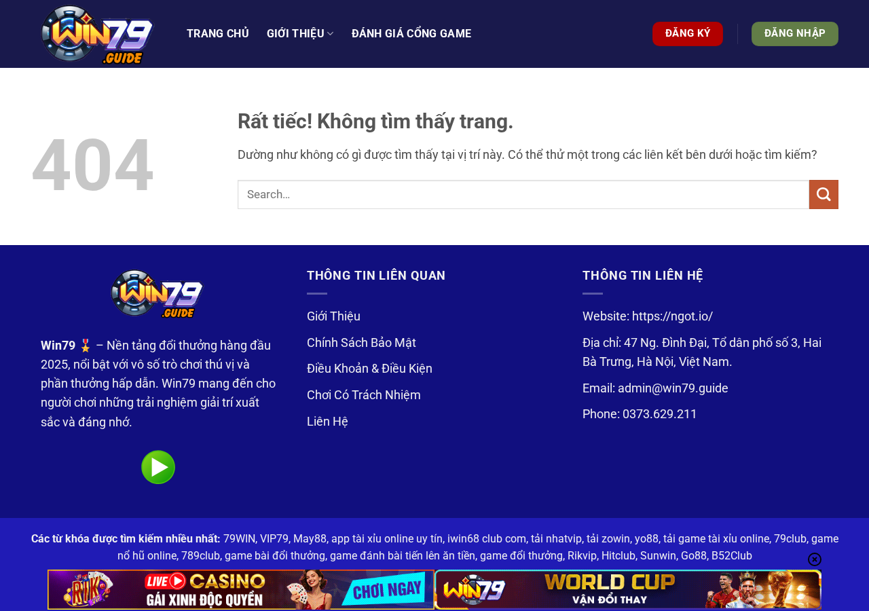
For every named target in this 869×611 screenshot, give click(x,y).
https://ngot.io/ (672, 316)
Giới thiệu (296, 33)
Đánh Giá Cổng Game (412, 33)
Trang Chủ (218, 33)
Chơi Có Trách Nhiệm (364, 395)
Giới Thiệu (333, 316)
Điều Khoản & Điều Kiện (369, 368)
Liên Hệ (327, 421)
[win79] (98, 34)
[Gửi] (823, 194)
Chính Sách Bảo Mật (361, 343)
